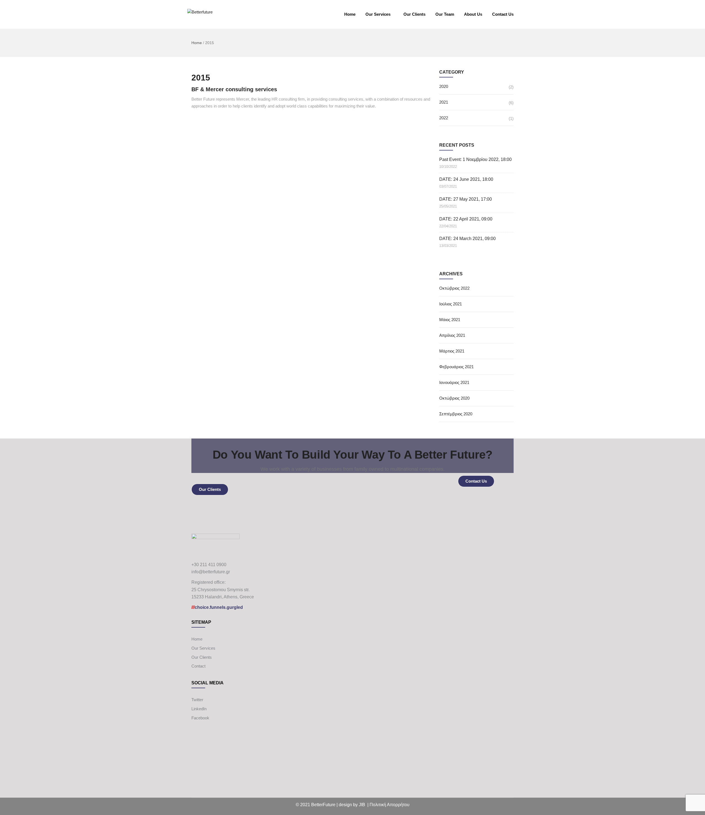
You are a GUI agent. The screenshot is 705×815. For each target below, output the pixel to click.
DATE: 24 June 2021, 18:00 (466, 179)
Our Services (378, 14)
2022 (443, 117)
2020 (443, 86)
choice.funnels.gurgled (217, 607)
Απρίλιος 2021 (452, 335)
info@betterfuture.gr (210, 571)
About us (473, 14)
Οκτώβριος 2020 (454, 398)
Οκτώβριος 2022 (454, 288)
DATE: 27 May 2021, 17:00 (465, 199)
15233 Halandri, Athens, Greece (222, 597)
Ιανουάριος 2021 (454, 382)
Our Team (444, 14)
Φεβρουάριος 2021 (456, 366)
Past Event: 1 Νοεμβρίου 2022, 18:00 (475, 159)
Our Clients (414, 14)
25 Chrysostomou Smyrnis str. (220, 589)
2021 (443, 102)
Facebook (200, 718)
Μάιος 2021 (449, 319)
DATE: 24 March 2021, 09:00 (467, 238)
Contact (198, 666)
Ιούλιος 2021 (450, 304)
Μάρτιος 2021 (451, 351)
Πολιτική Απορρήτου (390, 804)
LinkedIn (199, 708)
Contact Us (503, 14)
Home (350, 14)
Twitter (197, 699)
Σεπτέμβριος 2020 (455, 413)
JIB (362, 804)
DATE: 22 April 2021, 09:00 (465, 219)
